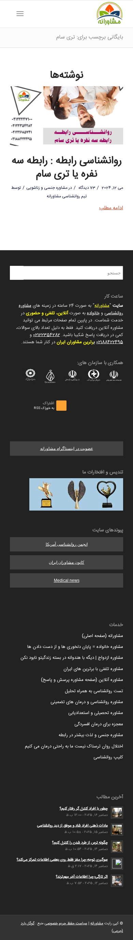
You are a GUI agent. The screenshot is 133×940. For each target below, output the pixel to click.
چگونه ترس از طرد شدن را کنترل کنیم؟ (80, 842)
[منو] (21, 14)
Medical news (66, 580)
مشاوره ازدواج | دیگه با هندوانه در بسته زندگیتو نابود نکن (71, 658)
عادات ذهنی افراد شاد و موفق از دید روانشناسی (72, 825)
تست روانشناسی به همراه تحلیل (94, 691)
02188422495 (109, 342)
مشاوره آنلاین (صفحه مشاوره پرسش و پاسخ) (82, 680)
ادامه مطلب (111, 208)
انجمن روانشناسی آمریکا (67, 544)
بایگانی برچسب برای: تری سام (89, 37)
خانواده (93, 313)
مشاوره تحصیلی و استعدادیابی (95, 713)
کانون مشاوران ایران (66, 562)
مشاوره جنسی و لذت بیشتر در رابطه (91, 735)
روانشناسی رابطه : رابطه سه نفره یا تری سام (67, 168)
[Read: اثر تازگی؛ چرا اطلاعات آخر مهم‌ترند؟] (117, 881)
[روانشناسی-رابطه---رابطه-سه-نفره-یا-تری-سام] (66, 116)
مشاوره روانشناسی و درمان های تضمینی (86, 702)
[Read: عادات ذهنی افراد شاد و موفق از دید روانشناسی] (117, 829)
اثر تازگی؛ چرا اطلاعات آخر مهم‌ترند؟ (82, 877)
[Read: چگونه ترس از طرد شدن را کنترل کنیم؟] (117, 846)
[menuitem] (30, 14)
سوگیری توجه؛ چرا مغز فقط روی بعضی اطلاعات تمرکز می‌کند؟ (62, 859)
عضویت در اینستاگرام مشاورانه (66, 448)
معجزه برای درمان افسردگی (98, 724)
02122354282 (46, 335)
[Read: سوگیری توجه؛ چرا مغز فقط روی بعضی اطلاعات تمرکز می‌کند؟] (117, 864)
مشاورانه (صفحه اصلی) (102, 636)
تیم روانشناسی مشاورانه (67, 196)
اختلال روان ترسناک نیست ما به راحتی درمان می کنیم (74, 746)
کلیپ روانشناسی (108, 757)
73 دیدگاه (86, 187)
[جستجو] (30, 14)
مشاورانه (101, 305)
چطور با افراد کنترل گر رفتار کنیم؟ (84, 808)
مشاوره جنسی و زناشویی (47, 187)
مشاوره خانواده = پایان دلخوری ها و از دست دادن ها (75, 647)
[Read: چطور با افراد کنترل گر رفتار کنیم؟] (117, 812)
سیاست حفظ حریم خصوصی (66, 924)
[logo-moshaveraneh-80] (78, 14)
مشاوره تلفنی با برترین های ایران (93, 669)
